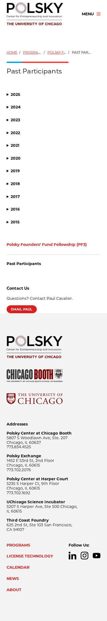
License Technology (30, 556)
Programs (33, 52)
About (14, 589)
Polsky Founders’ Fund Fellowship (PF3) (47, 244)
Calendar (18, 567)
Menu (88, 14)
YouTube (96, 555)
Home (12, 52)
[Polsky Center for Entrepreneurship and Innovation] (39, 14)
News (13, 578)
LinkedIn (72, 555)
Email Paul (21, 309)
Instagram (84, 555)
